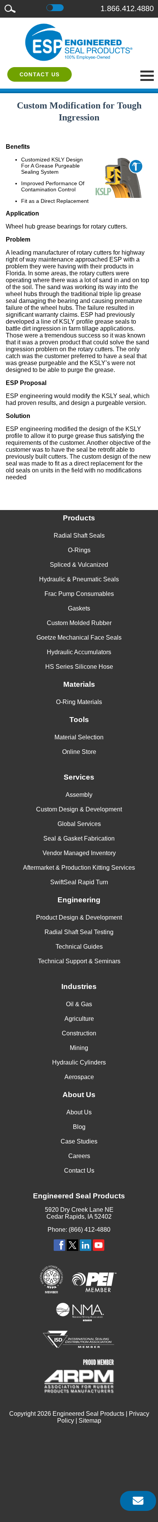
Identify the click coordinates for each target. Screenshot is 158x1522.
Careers (79, 1156)
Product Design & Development (79, 917)
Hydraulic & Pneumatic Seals (79, 579)
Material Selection (79, 737)
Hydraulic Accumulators (79, 652)
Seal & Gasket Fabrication (79, 838)
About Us (79, 1112)
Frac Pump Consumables (79, 594)
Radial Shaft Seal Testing (79, 932)
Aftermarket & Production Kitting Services (79, 867)
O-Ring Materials (79, 702)
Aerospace (79, 1077)
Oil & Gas (79, 1004)
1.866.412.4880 (127, 8)
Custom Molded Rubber (79, 623)
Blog (79, 1127)
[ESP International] (79, 42)
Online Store (79, 752)
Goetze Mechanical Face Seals (79, 637)
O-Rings (79, 550)
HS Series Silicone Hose (79, 666)
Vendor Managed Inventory (79, 853)
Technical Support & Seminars (79, 961)
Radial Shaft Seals (79, 535)
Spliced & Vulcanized (79, 564)
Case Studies (79, 1141)
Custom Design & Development (79, 809)
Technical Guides (79, 946)
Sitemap (90, 1420)
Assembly (79, 794)
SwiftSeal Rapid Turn (79, 882)
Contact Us (40, 74)
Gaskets (79, 608)
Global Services (79, 824)
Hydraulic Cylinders (79, 1062)
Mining (79, 1048)
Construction (79, 1033)
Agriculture (79, 1018)
